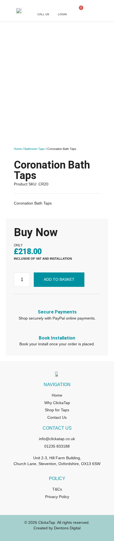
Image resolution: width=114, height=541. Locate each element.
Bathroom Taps (34, 148)
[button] (104, 11)
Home (18, 148)
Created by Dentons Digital (57, 528)
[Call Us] (43, 8)
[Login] (62, 8)
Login (62, 14)
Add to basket (59, 279)
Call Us (43, 14)
